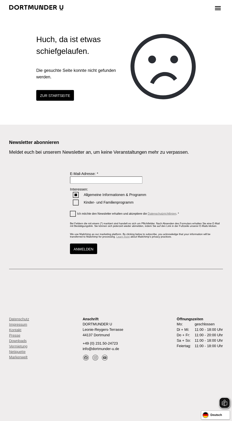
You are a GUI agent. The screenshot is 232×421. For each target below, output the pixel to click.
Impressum (18, 324)
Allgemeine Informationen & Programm (115, 195)
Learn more (123, 236)
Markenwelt (18, 357)
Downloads (18, 341)
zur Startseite (55, 96)
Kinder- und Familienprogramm (109, 202)
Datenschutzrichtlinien (162, 213)
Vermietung (18, 346)
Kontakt (15, 330)
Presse (14, 335)
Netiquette (17, 352)
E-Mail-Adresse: (84, 174)
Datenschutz (19, 319)
